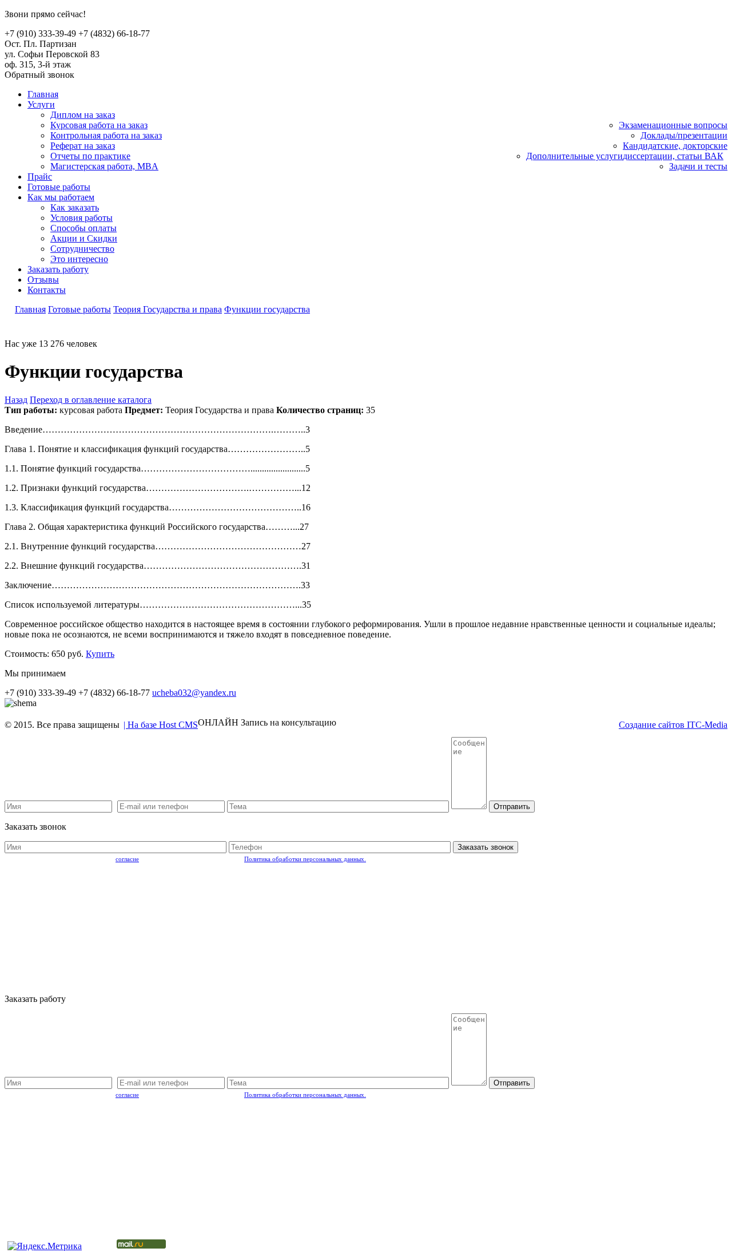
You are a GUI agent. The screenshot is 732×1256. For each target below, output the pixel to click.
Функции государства (267, 309)
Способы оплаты (83, 228)
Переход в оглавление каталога (91, 400)
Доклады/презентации (683, 135)
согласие (127, 858)
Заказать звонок (486, 847)
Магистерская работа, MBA (104, 166)
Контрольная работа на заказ (106, 135)
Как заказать (74, 207)
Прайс (39, 176)
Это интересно (79, 259)
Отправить (512, 806)
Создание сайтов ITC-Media (673, 725)
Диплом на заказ (82, 115)
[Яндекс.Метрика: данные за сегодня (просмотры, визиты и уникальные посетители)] (44, 1246)
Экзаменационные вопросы (673, 125)
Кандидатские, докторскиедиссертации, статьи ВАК (675, 151)
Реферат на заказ (82, 145)
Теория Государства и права (167, 309)
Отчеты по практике (90, 156)
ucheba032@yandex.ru (194, 693)
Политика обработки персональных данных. (305, 858)
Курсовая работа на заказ (99, 125)
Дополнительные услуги (574, 156)
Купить (100, 654)
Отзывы (43, 279)
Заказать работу (58, 269)
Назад (16, 400)
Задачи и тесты (698, 166)
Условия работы (81, 218)
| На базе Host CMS (161, 725)
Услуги (41, 104)
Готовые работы (58, 187)
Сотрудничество (82, 248)
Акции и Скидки (83, 238)
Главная (42, 94)
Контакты (46, 290)
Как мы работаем (60, 197)
